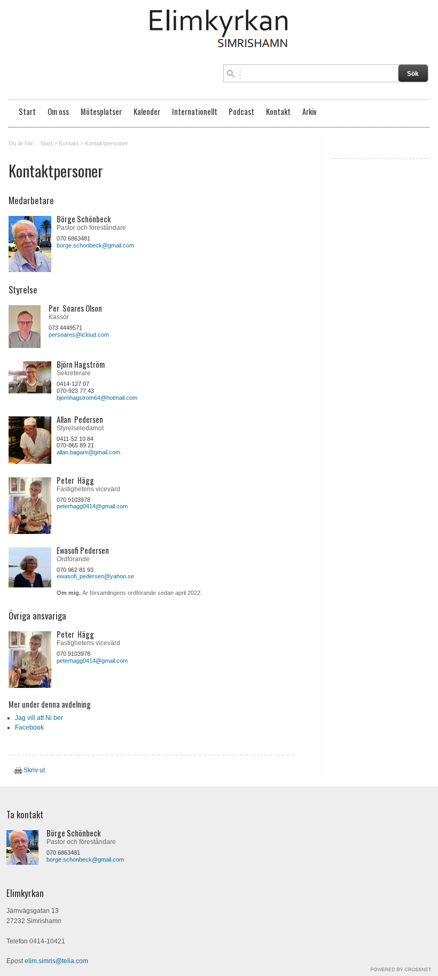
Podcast (241, 111)
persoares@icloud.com (79, 334)
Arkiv (309, 111)
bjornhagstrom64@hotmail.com (97, 397)
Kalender (147, 111)
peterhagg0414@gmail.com (92, 506)
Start (27, 111)
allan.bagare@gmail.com (88, 452)
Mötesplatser (101, 111)
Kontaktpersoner (106, 143)
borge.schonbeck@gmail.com (95, 245)
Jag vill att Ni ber (39, 718)
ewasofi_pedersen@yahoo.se (95, 576)
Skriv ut (34, 770)
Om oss (58, 111)
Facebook (29, 727)
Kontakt (278, 111)
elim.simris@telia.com (56, 961)
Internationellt (194, 111)
